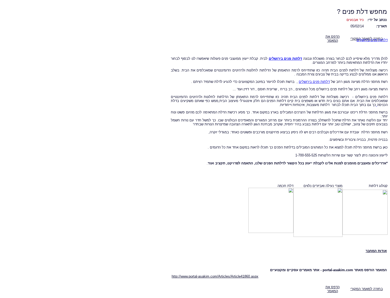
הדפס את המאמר (333, 38)
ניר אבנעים (355, 20)
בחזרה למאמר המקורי (366, 289)
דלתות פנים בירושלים (372, 40)
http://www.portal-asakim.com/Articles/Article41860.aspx (215, 276)
